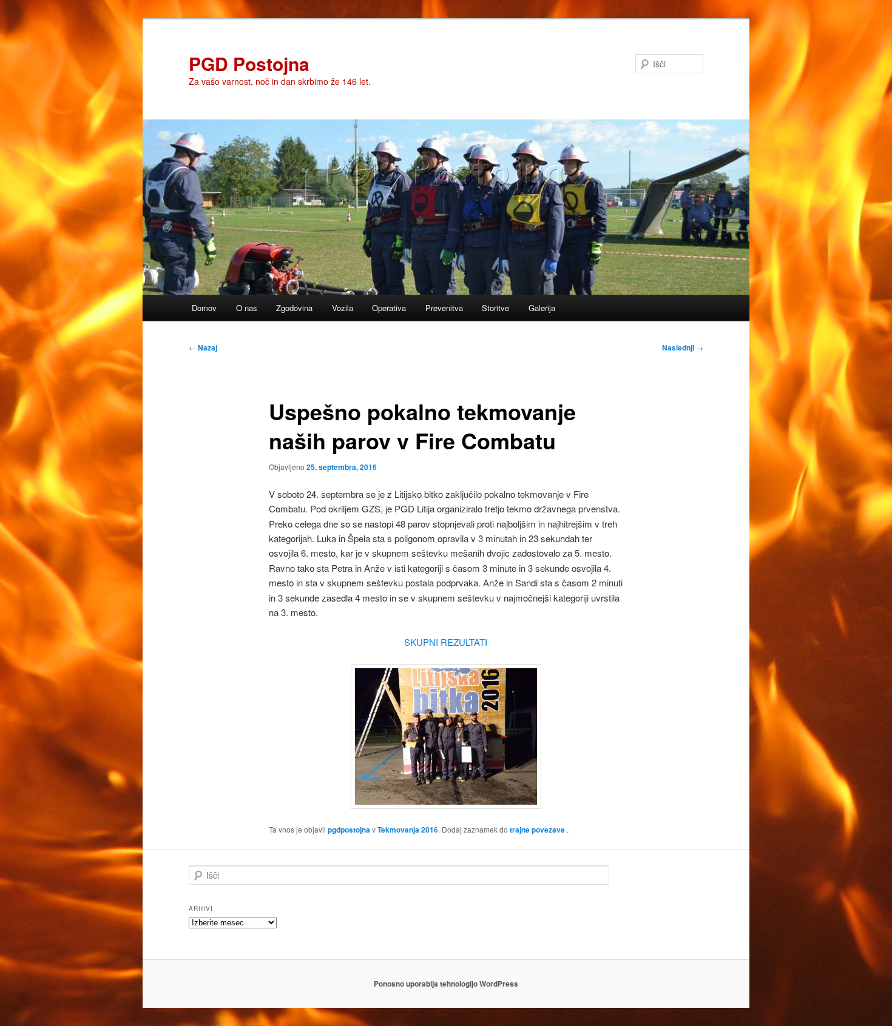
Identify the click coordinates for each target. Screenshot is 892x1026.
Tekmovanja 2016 (407, 829)
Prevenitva (444, 308)
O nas (246, 308)
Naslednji (682, 347)
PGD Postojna (249, 63)
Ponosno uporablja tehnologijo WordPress (446, 983)
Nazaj (203, 347)
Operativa (389, 308)
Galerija (542, 308)
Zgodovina (294, 308)
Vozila (342, 308)
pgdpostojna (349, 829)
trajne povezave (537, 829)
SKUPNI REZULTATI (445, 641)
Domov (204, 308)
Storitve (495, 308)
